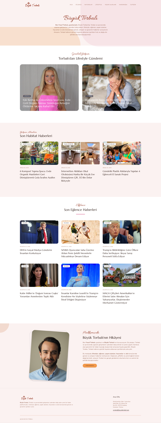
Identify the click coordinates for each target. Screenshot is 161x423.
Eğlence (79, 4)
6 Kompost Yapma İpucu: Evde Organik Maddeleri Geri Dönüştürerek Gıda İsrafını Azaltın (37, 174)
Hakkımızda (123, 4)
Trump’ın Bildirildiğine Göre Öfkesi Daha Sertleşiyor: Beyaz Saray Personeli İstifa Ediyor (120, 253)
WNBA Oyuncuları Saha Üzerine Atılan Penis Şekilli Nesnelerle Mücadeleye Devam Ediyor (77, 253)
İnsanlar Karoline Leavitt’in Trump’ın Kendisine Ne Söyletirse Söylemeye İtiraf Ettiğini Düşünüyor (79, 296)
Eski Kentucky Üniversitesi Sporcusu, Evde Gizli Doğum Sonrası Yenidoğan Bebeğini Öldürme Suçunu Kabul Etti (47, 103)
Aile (71, 4)
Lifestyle (98, 4)
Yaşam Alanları (110, 4)
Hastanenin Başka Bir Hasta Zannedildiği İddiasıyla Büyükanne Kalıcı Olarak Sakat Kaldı (108, 103)
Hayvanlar (88, 4)
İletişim (133, 4)
